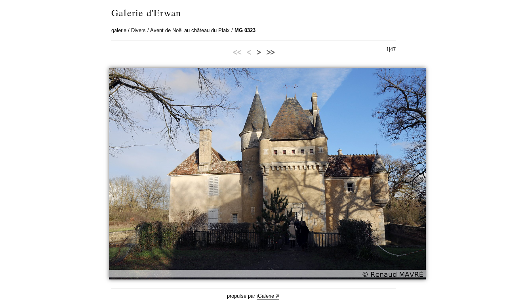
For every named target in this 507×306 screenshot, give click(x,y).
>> (270, 51)
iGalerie (265, 296)
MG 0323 (244, 30)
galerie (118, 30)
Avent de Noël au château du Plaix (190, 30)
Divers (138, 30)
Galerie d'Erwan (146, 12)
